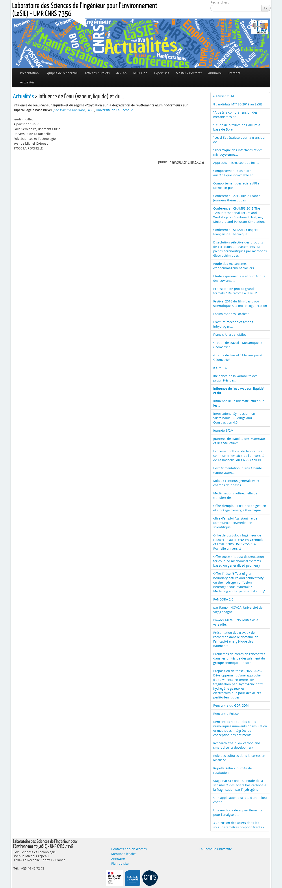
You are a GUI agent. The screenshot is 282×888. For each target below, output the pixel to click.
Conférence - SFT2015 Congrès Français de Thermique (235, 232)
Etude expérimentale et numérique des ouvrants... (239, 278)
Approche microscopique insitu (236, 162)
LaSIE (90, 110)
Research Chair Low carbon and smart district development (236, 745)
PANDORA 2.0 (223, 599)
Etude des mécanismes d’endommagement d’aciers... (235, 266)
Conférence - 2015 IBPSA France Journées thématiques (236, 198)
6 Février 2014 (223, 96)
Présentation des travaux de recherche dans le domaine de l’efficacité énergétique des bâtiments (235, 639)
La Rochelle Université (215, 849)
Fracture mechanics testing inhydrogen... (233, 324)
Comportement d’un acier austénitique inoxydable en (233, 173)
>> (266, 8)
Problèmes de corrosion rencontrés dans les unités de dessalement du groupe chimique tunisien (239, 658)
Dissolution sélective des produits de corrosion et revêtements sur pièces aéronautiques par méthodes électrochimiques (240, 249)
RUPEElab (140, 73)
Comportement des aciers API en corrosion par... (237, 185)
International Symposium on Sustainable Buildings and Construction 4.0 (234, 417)
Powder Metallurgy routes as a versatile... (235, 622)
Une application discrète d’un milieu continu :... (240, 800)
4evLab (121, 73)
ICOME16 (220, 368)
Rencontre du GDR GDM (231, 705)
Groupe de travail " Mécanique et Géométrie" (237, 345)
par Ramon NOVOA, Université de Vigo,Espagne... (238, 609)
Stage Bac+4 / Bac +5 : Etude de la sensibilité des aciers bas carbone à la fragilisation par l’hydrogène (239, 785)
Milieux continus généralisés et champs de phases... (236, 483)
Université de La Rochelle (114, 110)
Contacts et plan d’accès (129, 849)
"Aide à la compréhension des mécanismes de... (235, 114)
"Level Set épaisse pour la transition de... (239, 139)
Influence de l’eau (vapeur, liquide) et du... (238, 390)
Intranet (234, 73)
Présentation (29, 73)
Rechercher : (219, 2)
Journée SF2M (223, 430)
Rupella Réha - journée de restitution (232, 770)
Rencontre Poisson (227, 713)
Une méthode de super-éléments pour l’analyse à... (237, 812)
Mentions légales (123, 854)
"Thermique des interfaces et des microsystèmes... (238, 152)
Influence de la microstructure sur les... (238, 403)
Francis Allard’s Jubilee (230, 334)
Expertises (161, 73)
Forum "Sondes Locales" (231, 314)
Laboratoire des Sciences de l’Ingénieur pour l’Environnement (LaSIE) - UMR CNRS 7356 (84, 9)
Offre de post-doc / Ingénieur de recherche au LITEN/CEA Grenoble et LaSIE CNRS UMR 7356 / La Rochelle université (238, 542)
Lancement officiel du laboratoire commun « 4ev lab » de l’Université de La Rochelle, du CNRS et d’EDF (238, 455)
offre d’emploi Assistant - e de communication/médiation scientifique (235, 522)
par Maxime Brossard (69, 110)
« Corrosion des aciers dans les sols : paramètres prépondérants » (238, 825)
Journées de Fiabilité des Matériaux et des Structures (239, 441)
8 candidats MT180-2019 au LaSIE (238, 104)
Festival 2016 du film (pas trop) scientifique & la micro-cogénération (240, 303)
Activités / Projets (97, 73)
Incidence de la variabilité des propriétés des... (235, 378)
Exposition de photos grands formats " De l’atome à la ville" (235, 291)
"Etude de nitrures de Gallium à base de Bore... (236, 127)
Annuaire (215, 73)
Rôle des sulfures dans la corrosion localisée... (239, 758)
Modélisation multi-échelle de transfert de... (235, 495)
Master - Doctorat (189, 73)
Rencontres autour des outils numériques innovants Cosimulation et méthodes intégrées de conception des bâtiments (240, 728)
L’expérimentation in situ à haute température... (237, 470)
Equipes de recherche (61, 73)
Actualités (27, 82)
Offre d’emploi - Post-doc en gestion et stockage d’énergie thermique (239, 508)
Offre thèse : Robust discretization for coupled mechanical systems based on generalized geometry (238, 561)
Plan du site (120, 863)
